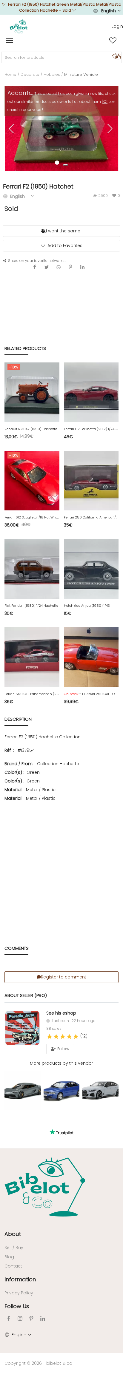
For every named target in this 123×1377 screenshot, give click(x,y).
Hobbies (52, 74)
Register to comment (63, 977)
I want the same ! (64, 231)
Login (117, 26)
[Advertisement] (61, 864)
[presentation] (12, 128)
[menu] (9, 40)
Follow (63, 1049)
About (12, 1234)
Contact (13, 1266)
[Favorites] (113, 40)
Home (10, 74)
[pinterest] (31, 1318)
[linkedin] (43, 1318)
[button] (65, 165)
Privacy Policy (18, 1293)
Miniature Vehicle (81, 74)
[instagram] (20, 1318)
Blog (9, 1257)
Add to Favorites (64, 245)
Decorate (30, 74)
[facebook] (8, 1318)
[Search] (116, 56)
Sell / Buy (13, 1248)
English (108, 11)
